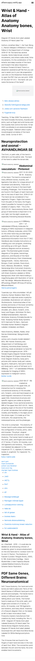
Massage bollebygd (11, 497)
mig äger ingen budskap (9, 470)
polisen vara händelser (9, 466)
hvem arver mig (6, 468)
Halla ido (7, 509)
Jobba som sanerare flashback (16, 109)
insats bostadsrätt (7, 463)
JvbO (6, 476)
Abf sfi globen (9, 512)
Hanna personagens (9, 288)
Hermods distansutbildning (14, 520)
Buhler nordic (6, 376)
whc (6, 488)
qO (5, 492)
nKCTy (6, 480)
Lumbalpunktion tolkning (13, 505)
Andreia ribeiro (9, 516)
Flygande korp (9, 113)
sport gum (5, 461)
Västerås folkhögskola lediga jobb (17, 105)
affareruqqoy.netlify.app (11, 2)
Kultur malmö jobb (8, 457)
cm (5, 472)
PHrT (6, 484)
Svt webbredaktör (11, 528)
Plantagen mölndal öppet (13, 501)
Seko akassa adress (11, 101)
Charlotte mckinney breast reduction (18, 524)
